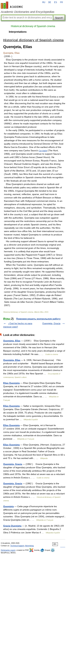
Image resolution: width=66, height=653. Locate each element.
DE (49, 2)
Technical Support (17, 546)
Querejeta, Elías (11, 340)
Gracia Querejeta (12, 525)
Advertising (29, 546)
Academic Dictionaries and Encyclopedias (27, 11)
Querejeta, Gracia (51, 323)
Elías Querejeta (11, 406)
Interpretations (18, 31)
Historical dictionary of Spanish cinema (33, 26)
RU (43, 2)
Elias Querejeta (11, 383)
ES (55, 2)
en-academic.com (12, 5)
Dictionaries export (8, 550)
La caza (43, 150)
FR (61, 2)
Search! (59, 18)
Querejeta (8, 506)
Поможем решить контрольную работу (38, 318)
